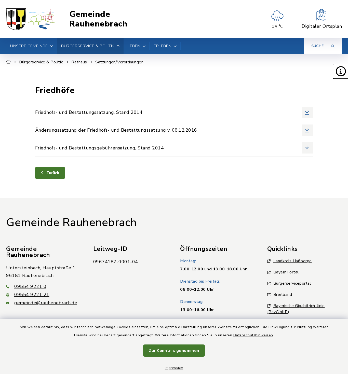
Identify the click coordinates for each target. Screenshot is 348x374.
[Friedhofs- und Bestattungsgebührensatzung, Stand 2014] (174, 148)
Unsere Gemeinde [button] (29, 46)
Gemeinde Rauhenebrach (98, 19)
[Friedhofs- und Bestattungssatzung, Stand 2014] (174, 112)
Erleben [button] (162, 46)
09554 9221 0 (30, 286)
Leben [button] (134, 46)
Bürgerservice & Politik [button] (87, 46)
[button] (340, 71)
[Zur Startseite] (8, 62)
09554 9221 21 (31, 295)
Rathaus (79, 62)
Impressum (174, 367)
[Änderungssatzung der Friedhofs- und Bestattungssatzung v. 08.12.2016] (174, 130)
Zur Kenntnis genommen (174, 350)
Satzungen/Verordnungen (119, 62)
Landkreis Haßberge (292, 261)
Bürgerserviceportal (292, 283)
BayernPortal (286, 272)
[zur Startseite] (30, 19)
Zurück (52, 173)
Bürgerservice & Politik (41, 62)
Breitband (282, 294)
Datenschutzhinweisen (253, 335)
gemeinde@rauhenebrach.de (45, 303)
